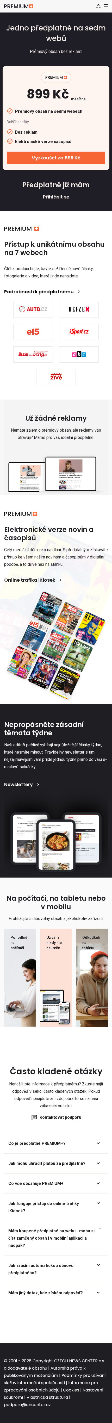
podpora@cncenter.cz (27, 1405)
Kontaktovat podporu (60, 1117)
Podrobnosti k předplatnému (39, 291)
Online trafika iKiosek (29, 580)
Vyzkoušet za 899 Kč (56, 157)
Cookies (71, 1390)
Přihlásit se (56, 197)
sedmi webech (68, 111)
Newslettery (18, 784)
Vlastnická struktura (47, 1397)
